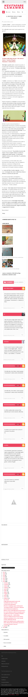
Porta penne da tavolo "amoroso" (11, 624)
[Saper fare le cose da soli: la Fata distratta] (13, 263)
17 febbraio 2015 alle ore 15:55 (9, 439)
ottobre (5, 586)
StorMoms (3, 679)
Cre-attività (6, 635)
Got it (17, 694)
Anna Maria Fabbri (8, 288)
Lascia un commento (18, 282)
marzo (5, 596)
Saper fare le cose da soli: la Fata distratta (10, 268)
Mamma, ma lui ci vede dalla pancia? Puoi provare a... (15, 610)
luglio (5, 590)
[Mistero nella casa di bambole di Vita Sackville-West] (13, 252)
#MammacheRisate (5, 663)
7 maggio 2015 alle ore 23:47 (9, 468)
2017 (4, 578)
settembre (6, 587)
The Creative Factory (5, 674)
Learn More (12, 694)
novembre (6, 584)
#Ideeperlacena (4, 666)
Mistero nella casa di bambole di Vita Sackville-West (12, 257)
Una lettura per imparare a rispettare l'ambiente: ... (14, 613)
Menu (25, 1)
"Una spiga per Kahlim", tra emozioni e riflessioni (14, 607)
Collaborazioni (4, 658)
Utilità (5, 646)
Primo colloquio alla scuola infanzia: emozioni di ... (14, 622)
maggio (6, 593)
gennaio (6, 625)
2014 (4, 627)
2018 (4, 576)
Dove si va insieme (7, 642)
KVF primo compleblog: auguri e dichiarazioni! (13, 605)
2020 (4, 573)
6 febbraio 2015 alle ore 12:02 (9, 335)
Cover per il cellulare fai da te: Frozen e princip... (13, 616)
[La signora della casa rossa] (13, 240)
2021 (4, 572)
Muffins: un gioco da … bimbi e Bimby (11, 615)
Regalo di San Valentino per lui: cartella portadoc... (14, 621)
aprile (5, 595)
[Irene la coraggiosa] (13, 229)
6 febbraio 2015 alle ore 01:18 (9, 308)
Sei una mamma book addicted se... (11, 609)
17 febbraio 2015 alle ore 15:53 (9, 379)
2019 (4, 575)
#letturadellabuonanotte (6, 684)
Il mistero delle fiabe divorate (10, 619)
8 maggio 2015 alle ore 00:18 (9, 489)
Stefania (6, 341)
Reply (22, 307)
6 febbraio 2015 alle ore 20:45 (9, 359)
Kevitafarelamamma (9, 366)
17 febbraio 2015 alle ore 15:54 (9, 398)
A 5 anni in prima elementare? (10, 604)
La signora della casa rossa (7, 246)
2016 (4, 579)
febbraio (6, 598)
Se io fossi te (6, 599)
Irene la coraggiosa (6, 234)
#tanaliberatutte (4, 677)
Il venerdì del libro (5, 682)
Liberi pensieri (6, 639)
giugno (5, 592)
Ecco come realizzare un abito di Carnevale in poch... (14, 612)
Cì (4, 314)
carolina (6, 445)
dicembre (6, 583)
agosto (5, 589)
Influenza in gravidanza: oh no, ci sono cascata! (13, 618)
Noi (2, 656)
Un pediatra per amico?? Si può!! (10, 602)
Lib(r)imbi (6, 632)
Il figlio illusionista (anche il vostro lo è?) (12, 601)
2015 (4, 581)
